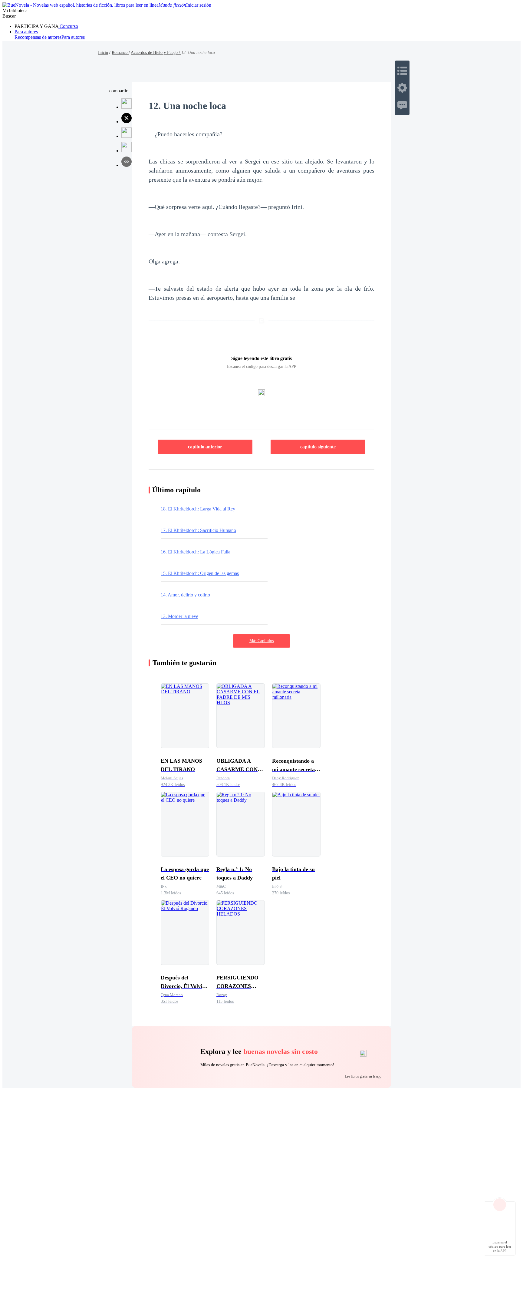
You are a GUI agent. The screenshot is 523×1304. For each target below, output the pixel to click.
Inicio (103, 52)
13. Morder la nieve (179, 616)
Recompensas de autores (38, 37)
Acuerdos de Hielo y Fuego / (156, 52)
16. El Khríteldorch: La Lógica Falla (195, 551)
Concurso (68, 26)
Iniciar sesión (198, 5)
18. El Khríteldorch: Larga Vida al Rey (198, 508)
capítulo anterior (205, 446)
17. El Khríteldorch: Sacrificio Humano (198, 530)
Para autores (26, 31)
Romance (120, 52)
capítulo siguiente (318, 446)
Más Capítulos (261, 641)
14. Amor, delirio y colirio (185, 594)
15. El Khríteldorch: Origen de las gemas (200, 573)
